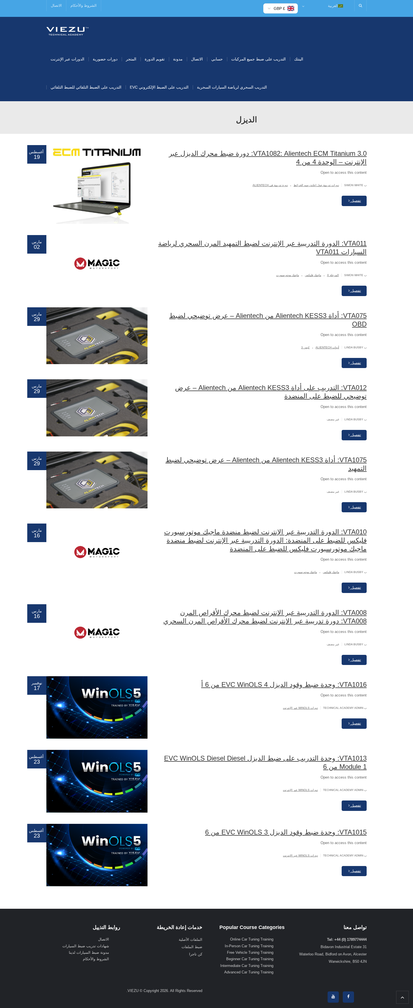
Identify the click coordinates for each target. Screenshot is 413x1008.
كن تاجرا (195, 954)
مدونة (178, 59)
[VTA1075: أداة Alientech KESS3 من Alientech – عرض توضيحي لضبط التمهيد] (97, 480)
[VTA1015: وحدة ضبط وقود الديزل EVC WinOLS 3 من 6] (97, 855)
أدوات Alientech (327, 347)
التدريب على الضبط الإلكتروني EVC (159, 87)
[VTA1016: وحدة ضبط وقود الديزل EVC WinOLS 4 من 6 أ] (97, 707)
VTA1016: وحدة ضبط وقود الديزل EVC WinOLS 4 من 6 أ (284, 684)
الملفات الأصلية (190, 939)
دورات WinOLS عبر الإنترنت (300, 707)
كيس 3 (305, 347)
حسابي (217, 59)
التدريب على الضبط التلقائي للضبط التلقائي (86, 87)
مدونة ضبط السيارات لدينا (89, 952)
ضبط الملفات (191, 947)
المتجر (131, 59)
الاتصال (56, 5)
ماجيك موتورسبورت (287, 275)
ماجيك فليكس (313, 275)
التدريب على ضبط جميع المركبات (258, 59)
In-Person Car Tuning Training (249, 946)
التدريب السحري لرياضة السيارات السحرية (232, 87)
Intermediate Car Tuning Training (246, 966)
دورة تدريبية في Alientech (270, 185)
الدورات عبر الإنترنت (67, 59)
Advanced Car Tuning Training (248, 972)
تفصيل (355, 201)
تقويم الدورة (155, 59)
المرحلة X (333, 275)
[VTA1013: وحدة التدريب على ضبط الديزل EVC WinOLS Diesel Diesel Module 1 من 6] (97, 781)
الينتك (298, 59)
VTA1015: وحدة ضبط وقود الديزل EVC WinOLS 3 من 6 (286, 832)
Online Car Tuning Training (251, 939)
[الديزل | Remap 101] (67, 31)
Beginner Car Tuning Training (249, 959)
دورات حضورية (105, 59)
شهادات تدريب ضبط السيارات (85, 946)
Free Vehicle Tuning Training (250, 952)
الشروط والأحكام (84, 5)
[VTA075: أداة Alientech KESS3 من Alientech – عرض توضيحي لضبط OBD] (97, 335)
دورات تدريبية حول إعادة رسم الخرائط (316, 185)
